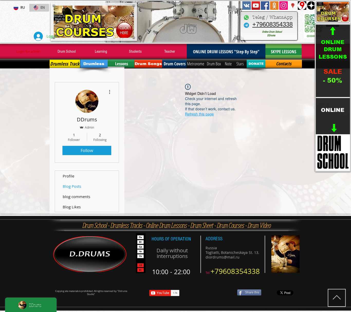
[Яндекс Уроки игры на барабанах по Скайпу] (302, 5)
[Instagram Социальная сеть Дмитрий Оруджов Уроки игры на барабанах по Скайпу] (283, 5)
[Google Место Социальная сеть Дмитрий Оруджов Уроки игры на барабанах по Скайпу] (293, 5)
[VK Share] (209, 293)
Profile (68, 176)
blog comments (76, 196)
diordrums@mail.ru (222, 257)
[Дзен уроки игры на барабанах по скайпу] (311, 5)
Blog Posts (72, 186)
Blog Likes (72, 206)
